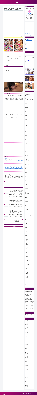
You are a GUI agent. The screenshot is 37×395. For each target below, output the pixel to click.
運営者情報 (24, 393)
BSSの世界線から (27, 39)
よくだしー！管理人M (29, 13)
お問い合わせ (27, 393)
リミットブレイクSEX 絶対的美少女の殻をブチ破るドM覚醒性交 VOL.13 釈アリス (29, 292)
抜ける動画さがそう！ (28, 47)
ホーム (22, 393)
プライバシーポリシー (32, 393)
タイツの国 (27, 43)
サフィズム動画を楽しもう (28, 42)
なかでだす (27, 44)
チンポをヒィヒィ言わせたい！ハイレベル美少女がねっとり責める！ (13, 58)
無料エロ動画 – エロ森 (28, 48)
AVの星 (26, 38)
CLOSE (19, 56)
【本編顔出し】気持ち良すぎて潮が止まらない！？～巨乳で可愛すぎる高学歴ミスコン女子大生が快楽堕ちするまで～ (29, 306)
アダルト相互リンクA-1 (27, 33)
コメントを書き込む (13, 226)
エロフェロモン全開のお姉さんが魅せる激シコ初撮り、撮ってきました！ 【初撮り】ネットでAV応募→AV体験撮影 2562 (29, 309)
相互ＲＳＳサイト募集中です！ (28, 35)
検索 (25, 56)
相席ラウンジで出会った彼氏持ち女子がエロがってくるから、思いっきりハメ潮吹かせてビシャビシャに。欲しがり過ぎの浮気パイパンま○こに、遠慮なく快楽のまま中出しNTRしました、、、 (29, 302)
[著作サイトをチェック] (29, 19)
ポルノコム (26, 34)
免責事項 (29, 393)
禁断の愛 (27, 49)
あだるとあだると (26, 26)
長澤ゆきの (9, 60)
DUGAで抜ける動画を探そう (29, 40)
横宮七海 (6, 173)
